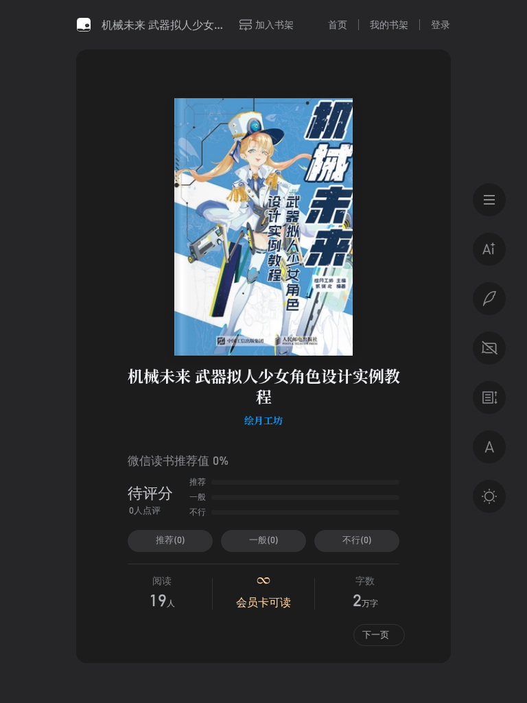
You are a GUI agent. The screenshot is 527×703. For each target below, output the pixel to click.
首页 (337, 24)
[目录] (489, 199)
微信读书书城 (84, 25)
